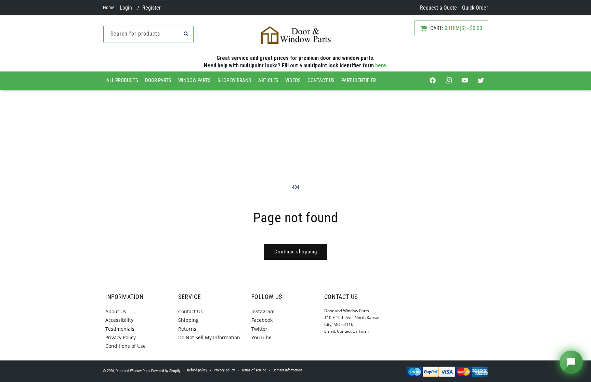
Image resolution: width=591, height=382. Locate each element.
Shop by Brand (234, 80)
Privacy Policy (120, 337)
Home (109, 7)
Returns (187, 329)
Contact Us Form (353, 331)
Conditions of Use (125, 346)
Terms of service (253, 370)
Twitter (259, 329)
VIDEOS (293, 80)
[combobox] (148, 34)
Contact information (287, 370)
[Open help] (571, 362)
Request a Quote (438, 7)
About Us (115, 311)
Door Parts (158, 80)
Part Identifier (358, 80)
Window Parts (194, 80)
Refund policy (197, 370)
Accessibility (119, 320)
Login (126, 7)
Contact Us (320, 80)
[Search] (185, 33)
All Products (122, 80)
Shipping (188, 320)
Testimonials (119, 329)
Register (151, 7)
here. (381, 65)
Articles (268, 80)
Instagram (263, 311)
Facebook (262, 320)
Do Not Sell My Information (209, 337)
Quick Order (475, 7)
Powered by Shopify (166, 371)
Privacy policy (224, 370)
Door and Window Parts (133, 371)
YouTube (261, 337)
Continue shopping (295, 252)
